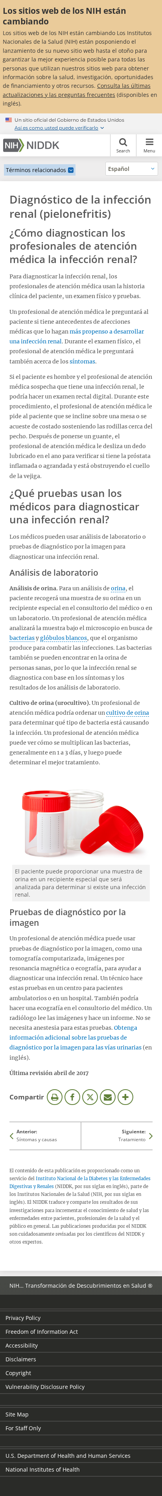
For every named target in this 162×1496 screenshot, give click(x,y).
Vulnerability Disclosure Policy (45, 1386)
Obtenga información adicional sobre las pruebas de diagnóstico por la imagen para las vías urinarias (75, 1037)
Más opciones (125, 1097)
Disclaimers (21, 1359)
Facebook (72, 1097)
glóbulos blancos (63, 637)
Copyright (18, 1373)
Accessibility (22, 1345)
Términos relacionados (36, 170)
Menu (149, 151)
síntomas (82, 361)
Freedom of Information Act (42, 1331)
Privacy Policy (23, 1318)
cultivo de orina (127, 712)
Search (123, 151)
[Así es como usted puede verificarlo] (81, 123)
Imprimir (55, 1097)
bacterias (22, 637)
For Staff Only (23, 1428)
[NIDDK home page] (32, 145)
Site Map (17, 1414)
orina (118, 588)
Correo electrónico (108, 1097)
